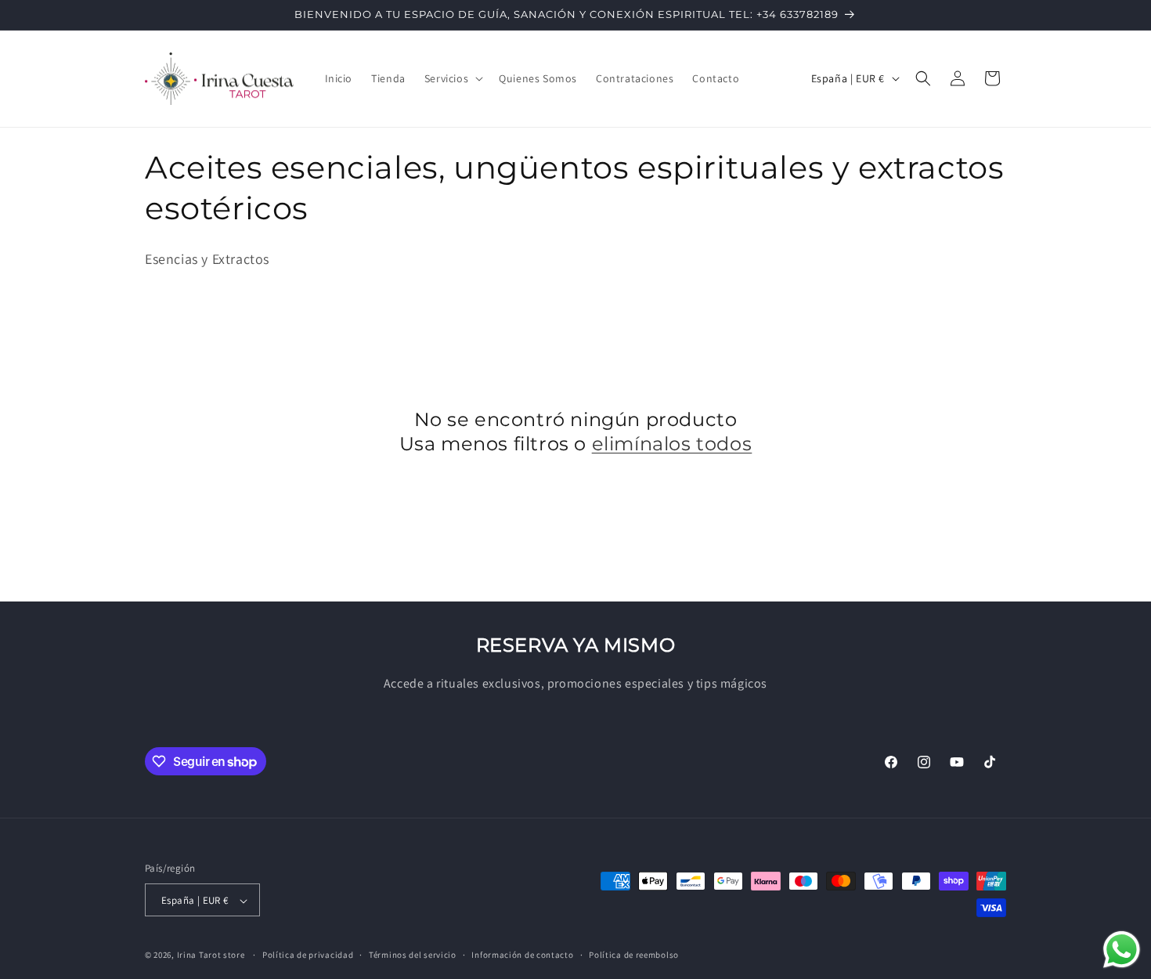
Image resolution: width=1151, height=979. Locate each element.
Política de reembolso (634, 954)
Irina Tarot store (211, 955)
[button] (452, 78)
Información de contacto (522, 954)
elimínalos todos (672, 443)
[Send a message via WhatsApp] (1121, 949)
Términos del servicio (412, 954)
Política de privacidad (307, 954)
